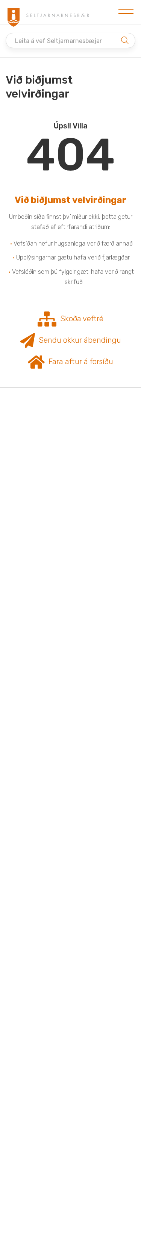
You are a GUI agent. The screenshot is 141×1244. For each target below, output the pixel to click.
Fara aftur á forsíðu (81, 361)
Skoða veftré (81, 318)
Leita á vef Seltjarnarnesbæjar (58, 40)
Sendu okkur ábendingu (80, 340)
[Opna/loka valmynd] (126, 12)
